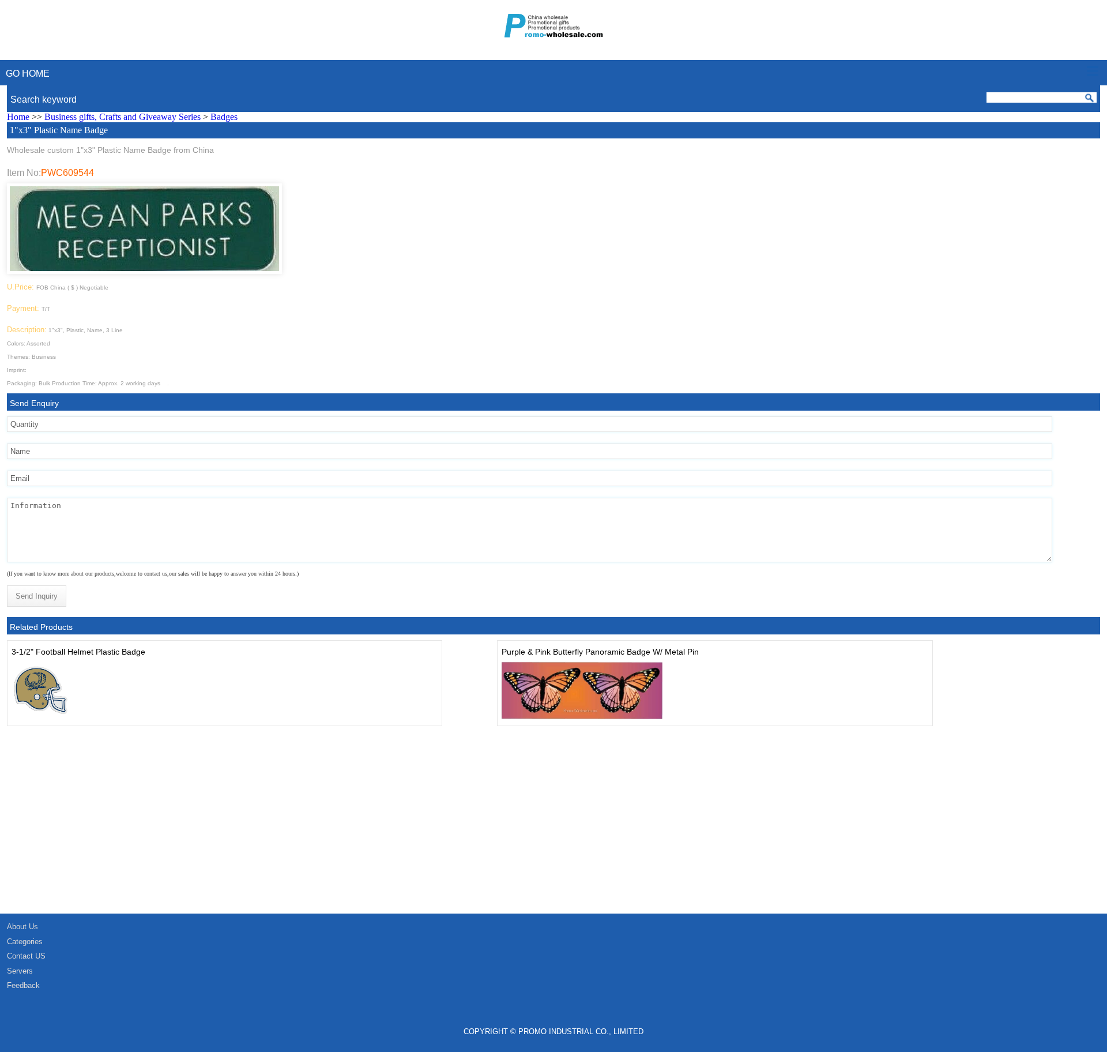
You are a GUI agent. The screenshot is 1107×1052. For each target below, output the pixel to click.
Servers (20, 971)
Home (18, 117)
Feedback (23, 985)
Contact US (26, 956)
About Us (22, 926)
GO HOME (28, 73)
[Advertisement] (346, 827)
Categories (25, 941)
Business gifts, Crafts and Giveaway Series (122, 117)
